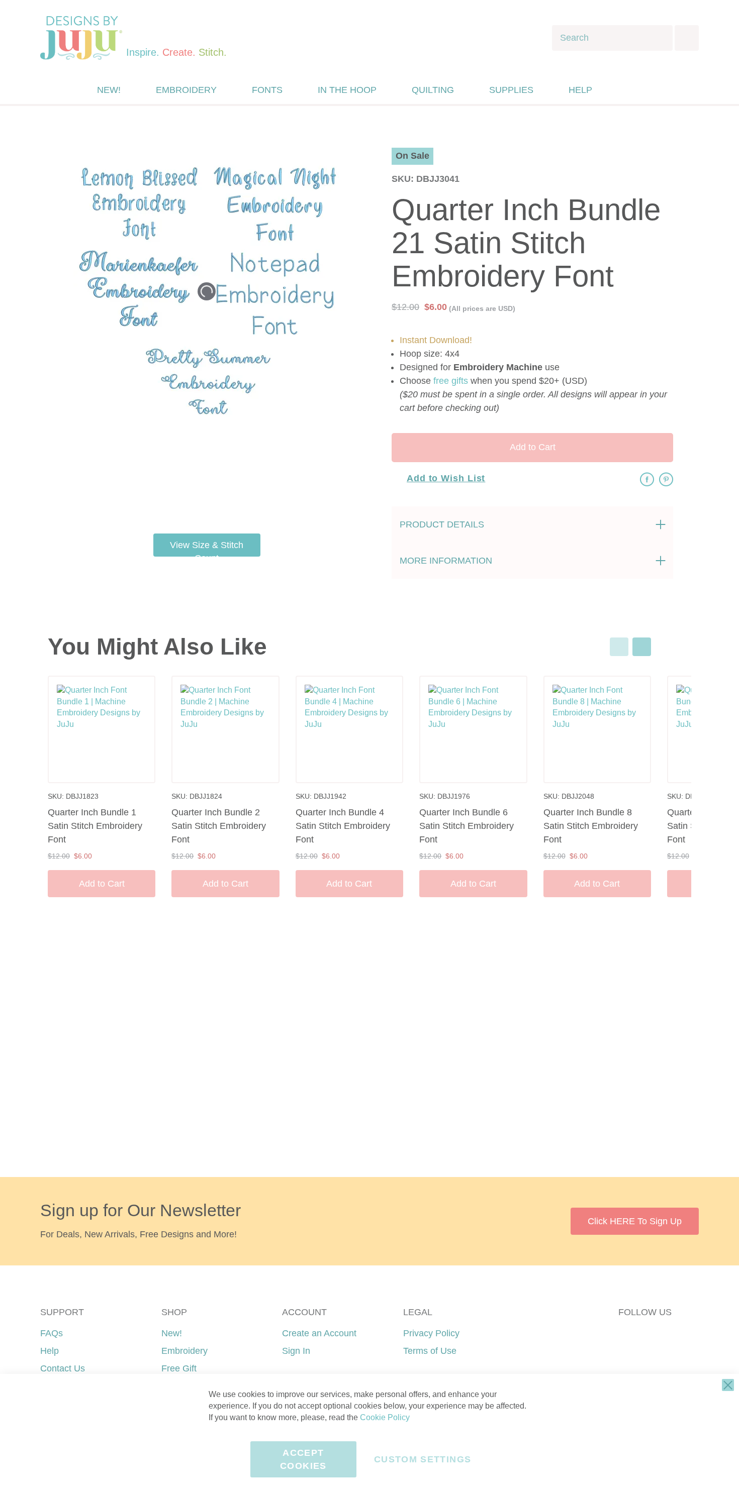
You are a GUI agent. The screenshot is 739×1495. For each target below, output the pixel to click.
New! (171, 1333)
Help (49, 1351)
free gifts (450, 381)
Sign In (296, 1351)
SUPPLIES (511, 90)
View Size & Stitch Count (206, 548)
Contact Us (62, 1368)
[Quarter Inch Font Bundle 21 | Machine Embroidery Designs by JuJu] (231, 451)
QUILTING (433, 90)
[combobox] (612, 38)
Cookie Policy (385, 1417)
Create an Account (319, 1333)
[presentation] (641, 646)
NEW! (109, 90)
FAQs (51, 1333)
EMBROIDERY (186, 90)
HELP (580, 90)
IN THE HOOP (347, 90)
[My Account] (622, 90)
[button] (643, 90)
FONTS (267, 90)
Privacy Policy (431, 1333)
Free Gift (179, 1368)
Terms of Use (429, 1351)
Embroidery (184, 1351)
